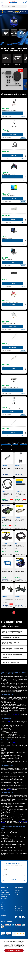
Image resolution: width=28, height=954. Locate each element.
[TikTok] (23, 917)
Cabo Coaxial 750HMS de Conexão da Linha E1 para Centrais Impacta (7, 494)
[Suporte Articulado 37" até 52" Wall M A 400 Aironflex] (20, 589)
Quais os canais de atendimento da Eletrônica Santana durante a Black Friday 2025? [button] (12, 656)
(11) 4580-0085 (19, 908)
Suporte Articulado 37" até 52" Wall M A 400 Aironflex (20, 598)
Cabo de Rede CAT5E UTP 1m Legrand (7, 572)
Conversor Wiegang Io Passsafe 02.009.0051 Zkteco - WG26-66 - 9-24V (7, 520)
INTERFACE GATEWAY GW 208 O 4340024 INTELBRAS (20, 494)
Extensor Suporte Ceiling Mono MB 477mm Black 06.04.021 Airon (7, 467)
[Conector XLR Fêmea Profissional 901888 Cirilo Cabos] (20, 510)
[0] (25, 2)
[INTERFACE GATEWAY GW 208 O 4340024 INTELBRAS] (20, 484)
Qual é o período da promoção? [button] (11, 637)
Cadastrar (14, 879)
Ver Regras (23, 116)
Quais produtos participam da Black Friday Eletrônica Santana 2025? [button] (12, 632)
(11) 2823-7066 (19, 906)
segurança (9, 789)
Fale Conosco (4, 898)
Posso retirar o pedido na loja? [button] (10, 662)
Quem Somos (4, 890)
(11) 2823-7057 (19, 910)
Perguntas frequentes (5, 894)
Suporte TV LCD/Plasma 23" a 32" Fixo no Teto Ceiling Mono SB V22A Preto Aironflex (20, 467)
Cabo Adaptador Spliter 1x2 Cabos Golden (7, 546)
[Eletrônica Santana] (12, 2)
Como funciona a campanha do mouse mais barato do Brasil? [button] (12, 649)
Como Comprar (4, 904)
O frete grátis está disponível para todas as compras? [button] (11, 642)
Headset (9, 721)
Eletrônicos (15, 443)
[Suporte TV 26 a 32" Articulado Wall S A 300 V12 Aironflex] (7, 589)
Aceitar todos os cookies (14, 950)
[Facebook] (16, 917)
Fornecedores (4, 896)
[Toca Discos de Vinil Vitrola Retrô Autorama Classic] (20, 562)
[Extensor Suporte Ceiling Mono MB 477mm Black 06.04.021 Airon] (7, 458)
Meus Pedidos (18, 892)
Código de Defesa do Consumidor (5, 914)
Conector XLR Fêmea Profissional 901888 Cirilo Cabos (19, 520)
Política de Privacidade (19, 946)
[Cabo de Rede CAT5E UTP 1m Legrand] (7, 562)
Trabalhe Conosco (5, 892)
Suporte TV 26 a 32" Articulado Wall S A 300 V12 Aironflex (7, 598)
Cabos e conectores (6, 443)
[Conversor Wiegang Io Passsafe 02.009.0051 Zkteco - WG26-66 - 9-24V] (7, 510)
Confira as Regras (16, 12)
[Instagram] (20, 917)
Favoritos (17, 894)
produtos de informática (14, 714)
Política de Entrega (5, 906)
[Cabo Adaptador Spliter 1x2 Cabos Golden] (7, 536)
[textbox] (14, 6)
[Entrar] (23, 2)
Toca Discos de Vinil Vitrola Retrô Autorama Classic (20, 572)
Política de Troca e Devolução (5, 909)
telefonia (15, 742)
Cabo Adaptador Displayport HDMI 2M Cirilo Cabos (19, 546)
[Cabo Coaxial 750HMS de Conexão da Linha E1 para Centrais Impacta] (7, 484)
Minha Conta (17, 890)
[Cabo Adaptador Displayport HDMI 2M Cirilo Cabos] (20, 536)
